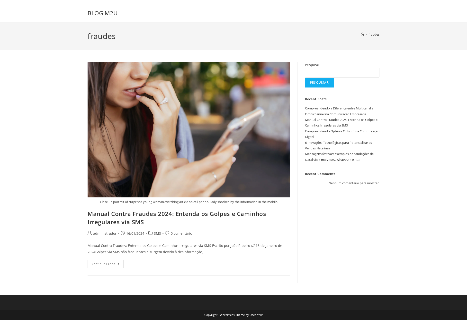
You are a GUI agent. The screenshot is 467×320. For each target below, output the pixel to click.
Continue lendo (108, 265)
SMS (157, 233)
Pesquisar (312, 65)
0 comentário (181, 233)
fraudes (373, 34)
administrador (105, 233)
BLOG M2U (102, 13)
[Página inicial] (362, 34)
